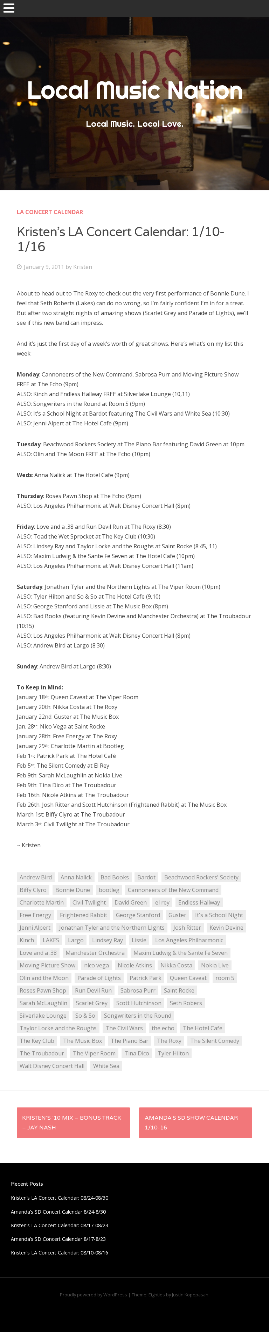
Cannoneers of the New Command (173, 890)
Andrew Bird (36, 877)
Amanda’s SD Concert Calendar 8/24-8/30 (58, 1211)
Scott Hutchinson (138, 1003)
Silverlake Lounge (43, 1015)
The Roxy (169, 1041)
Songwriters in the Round (137, 1015)
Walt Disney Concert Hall (52, 1066)
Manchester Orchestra (95, 953)
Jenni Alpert (35, 927)
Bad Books (115, 877)
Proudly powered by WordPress (93, 1294)
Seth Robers (186, 1003)
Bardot (146, 877)
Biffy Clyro (33, 890)
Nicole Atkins (135, 965)
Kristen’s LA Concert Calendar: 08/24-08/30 (59, 1197)
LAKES (51, 940)
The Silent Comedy (214, 1041)
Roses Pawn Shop (43, 990)
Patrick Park (145, 978)
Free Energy (35, 915)
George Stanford (138, 915)
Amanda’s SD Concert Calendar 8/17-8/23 (58, 1239)
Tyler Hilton (173, 1053)
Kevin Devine (226, 927)
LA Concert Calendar (50, 212)
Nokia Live (215, 965)
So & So (85, 1015)
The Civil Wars (124, 1028)
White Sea (106, 1066)
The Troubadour (42, 1053)
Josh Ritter (187, 927)
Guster (177, 915)
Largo (76, 940)
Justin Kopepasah (190, 1294)
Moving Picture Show (47, 965)
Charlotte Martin (42, 902)
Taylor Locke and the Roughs (58, 1028)
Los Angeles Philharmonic (189, 940)
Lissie (139, 940)
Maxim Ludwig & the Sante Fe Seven (180, 953)
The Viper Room (94, 1053)
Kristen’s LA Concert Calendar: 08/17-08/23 (59, 1225)
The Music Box (82, 1041)
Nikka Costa (176, 965)
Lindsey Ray (107, 940)
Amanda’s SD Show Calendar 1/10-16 (191, 1122)
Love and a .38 (38, 953)
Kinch (27, 940)
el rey (162, 902)
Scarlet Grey (92, 1003)
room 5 (224, 978)
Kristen (82, 267)
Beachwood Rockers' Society (201, 877)
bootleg (109, 890)
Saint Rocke (179, 990)
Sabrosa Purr (138, 990)
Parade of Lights (99, 978)
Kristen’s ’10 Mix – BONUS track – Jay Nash (71, 1122)
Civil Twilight (89, 902)
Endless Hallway (199, 902)
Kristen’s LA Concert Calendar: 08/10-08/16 (59, 1252)
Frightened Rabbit (83, 915)
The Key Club (37, 1041)
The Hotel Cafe (202, 1028)
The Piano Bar (130, 1041)
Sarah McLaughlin (43, 1003)
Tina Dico (136, 1053)
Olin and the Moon (44, 978)
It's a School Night (219, 915)
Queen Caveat (188, 978)
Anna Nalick (76, 877)
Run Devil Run (93, 990)
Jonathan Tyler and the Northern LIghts (112, 927)
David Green (131, 902)
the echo (163, 1028)
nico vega (96, 965)
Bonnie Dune (72, 890)
